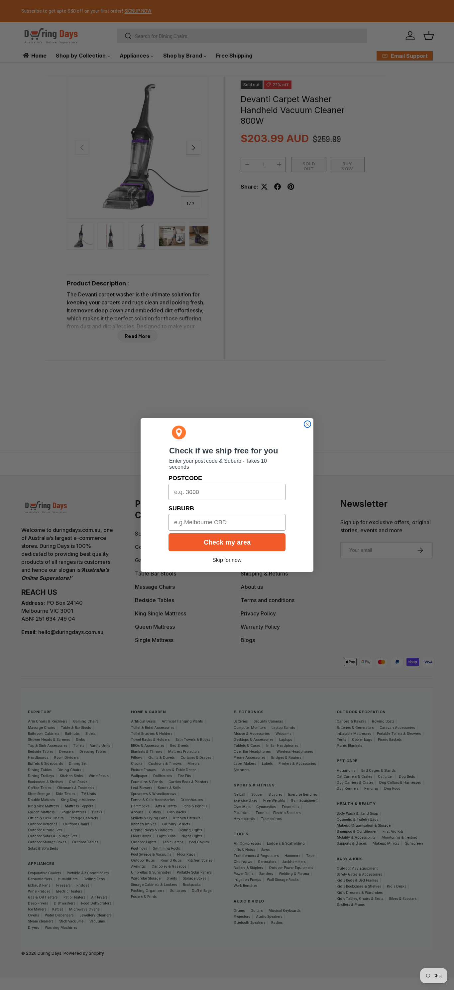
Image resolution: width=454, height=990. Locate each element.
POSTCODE (185, 478)
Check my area (227, 542)
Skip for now (227, 560)
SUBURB (181, 508)
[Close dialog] (307, 424)
